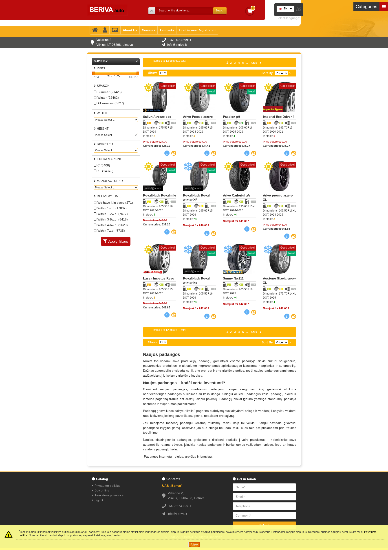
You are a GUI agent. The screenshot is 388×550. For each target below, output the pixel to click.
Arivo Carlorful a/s (237, 195)
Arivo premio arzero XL (278, 197)
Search (220, 10)
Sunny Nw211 (233, 278)
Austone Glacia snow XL (279, 280)
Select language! (288, 18)
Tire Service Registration (197, 30)
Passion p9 (231, 116)
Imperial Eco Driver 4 (278, 116)
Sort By (267, 73)
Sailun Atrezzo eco (157, 116)
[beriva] (107, 10)
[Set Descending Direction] (290, 73)
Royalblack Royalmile (159, 195)
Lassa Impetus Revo (158, 278)
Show (152, 72)
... (247, 62)
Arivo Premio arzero (198, 116)
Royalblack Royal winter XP (196, 197)
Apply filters (118, 241)
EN (285, 8)
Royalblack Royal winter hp (196, 280)
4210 (254, 62)
